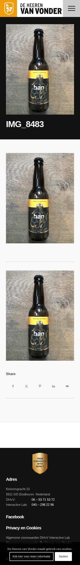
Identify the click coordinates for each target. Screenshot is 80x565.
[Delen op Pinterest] (40, 386)
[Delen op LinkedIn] (53, 386)
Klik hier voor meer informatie (31, 556)
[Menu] (71, 8)
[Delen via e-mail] (67, 386)
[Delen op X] (26, 386)
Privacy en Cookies (23, 528)
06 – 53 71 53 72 (43, 499)
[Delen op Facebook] (13, 386)
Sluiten (63, 556)
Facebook (15, 517)
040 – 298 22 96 (43, 504)
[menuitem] (71, 8)
